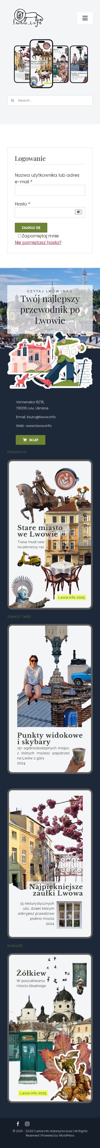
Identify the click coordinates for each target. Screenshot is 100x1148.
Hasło (22, 204)
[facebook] (18, 1124)
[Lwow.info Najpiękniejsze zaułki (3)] (50, 792)
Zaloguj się (31, 227)
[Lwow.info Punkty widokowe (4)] (50, 628)
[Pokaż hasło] (78, 212)
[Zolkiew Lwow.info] (50, 957)
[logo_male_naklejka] (27, 6)
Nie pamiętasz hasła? (38, 242)
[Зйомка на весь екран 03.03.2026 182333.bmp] (51, 39)
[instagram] (27, 1124)
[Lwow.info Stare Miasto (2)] (50, 463)
